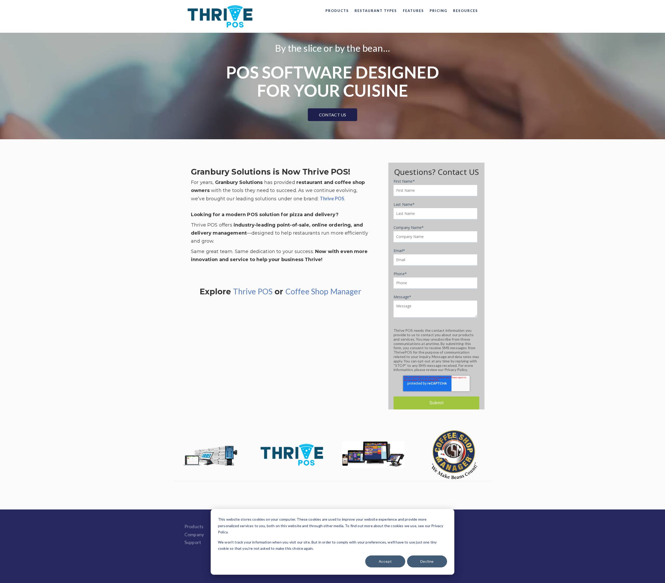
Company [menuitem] (194, 534)
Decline (427, 561)
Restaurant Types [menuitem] (376, 11)
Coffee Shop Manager (323, 291)
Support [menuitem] (192, 542)
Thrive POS (252, 291)
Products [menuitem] (337, 11)
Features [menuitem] (413, 11)
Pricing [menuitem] (438, 11)
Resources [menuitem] (465, 11)
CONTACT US (332, 114)
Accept (385, 561)
